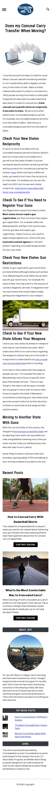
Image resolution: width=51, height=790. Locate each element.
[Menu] (4, 10)
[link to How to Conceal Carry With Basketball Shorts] (25, 495)
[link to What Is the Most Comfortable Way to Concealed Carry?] (25, 568)
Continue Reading (25, 544)
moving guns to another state (28, 431)
